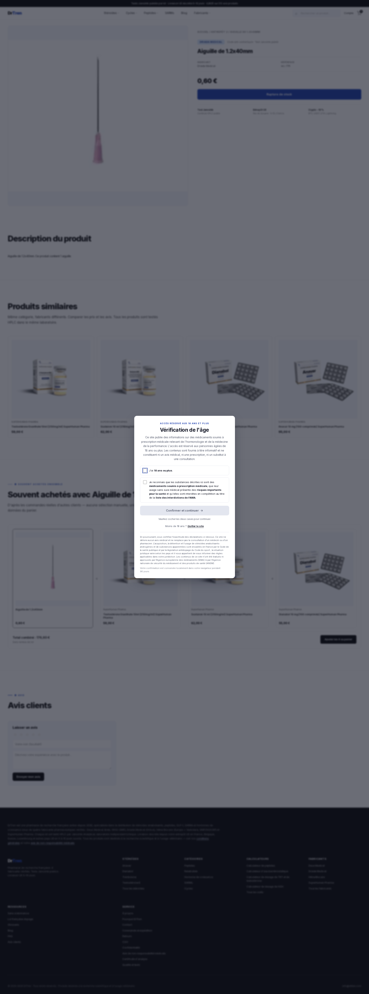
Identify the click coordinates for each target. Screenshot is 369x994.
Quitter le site (196, 526)
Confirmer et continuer (184, 510)
